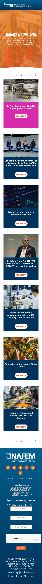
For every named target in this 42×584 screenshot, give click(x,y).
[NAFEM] (17, 5)
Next (32, 75)
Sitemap (28, 575)
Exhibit (29, 478)
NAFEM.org (12, 572)
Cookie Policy (27, 572)
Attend (20, 478)
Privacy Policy (15, 575)
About (11, 478)
